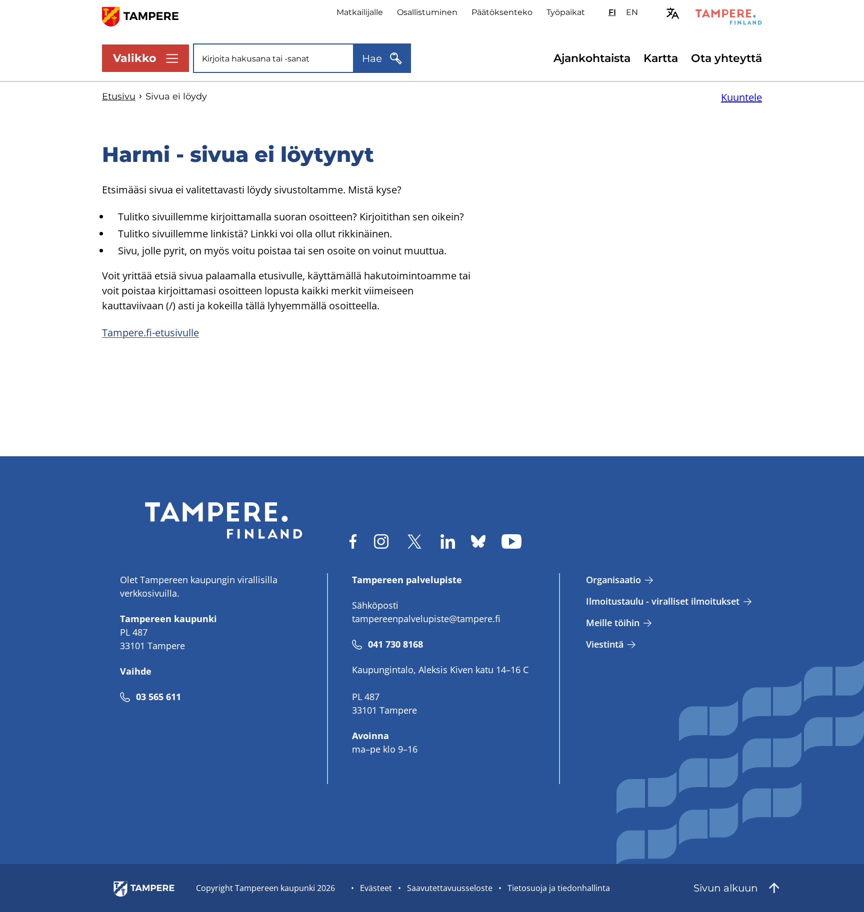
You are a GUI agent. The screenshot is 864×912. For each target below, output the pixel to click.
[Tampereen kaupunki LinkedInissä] (447, 541)
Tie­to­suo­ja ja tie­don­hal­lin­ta (559, 888)
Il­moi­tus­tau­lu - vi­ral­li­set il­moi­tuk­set (663, 601)
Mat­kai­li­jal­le (359, 12)
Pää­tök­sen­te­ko (502, 12)
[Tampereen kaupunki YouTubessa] (512, 541)
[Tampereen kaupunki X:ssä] (414, 541)
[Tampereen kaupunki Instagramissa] (381, 541)
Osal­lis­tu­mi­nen (427, 12)
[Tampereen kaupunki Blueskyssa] (478, 541)
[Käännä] (673, 13)
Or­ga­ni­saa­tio (613, 580)
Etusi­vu (119, 96)
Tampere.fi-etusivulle (150, 332)
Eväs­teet (376, 888)
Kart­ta (661, 58)
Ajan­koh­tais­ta (592, 58)
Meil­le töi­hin (613, 623)
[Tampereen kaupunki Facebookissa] (353, 541)
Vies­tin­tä (605, 644)
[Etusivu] (146, 15)
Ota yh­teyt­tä (726, 58)
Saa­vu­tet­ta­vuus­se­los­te (449, 888)
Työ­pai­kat (565, 12)
